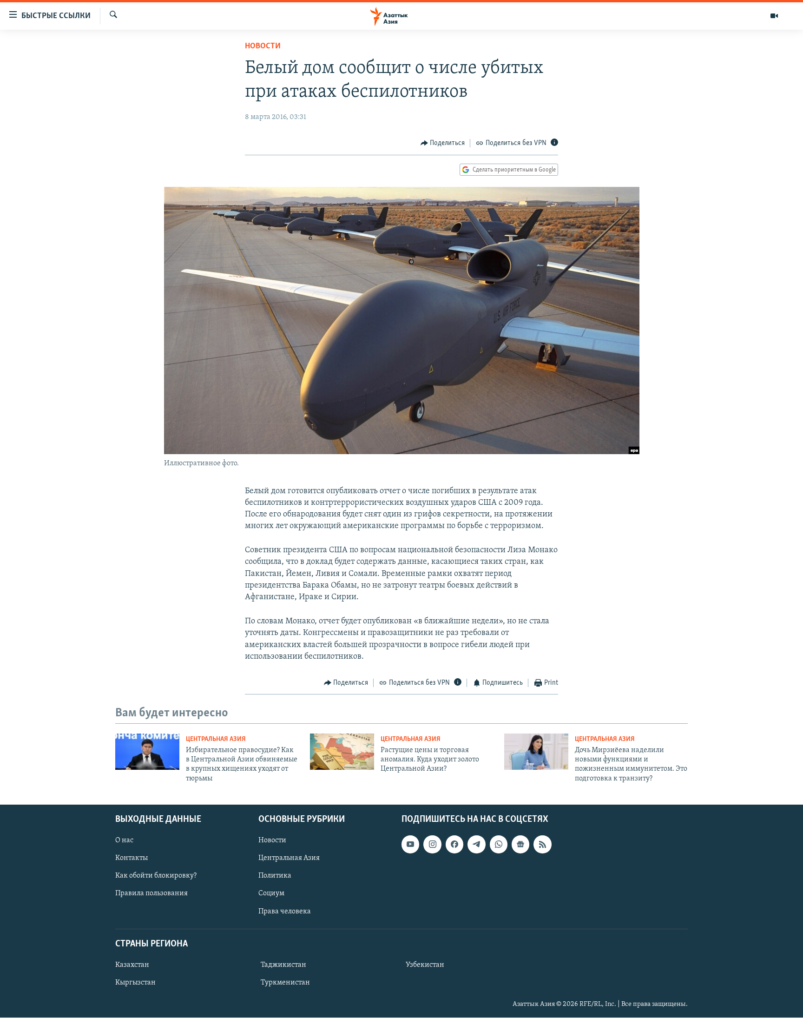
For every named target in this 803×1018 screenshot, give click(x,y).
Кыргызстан (135, 982)
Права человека (284, 911)
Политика (274, 876)
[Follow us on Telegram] (476, 844)
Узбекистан (425, 965)
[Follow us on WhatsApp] (498, 844)
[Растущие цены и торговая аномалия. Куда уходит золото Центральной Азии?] (342, 752)
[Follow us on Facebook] (454, 844)
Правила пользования (151, 894)
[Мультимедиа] (774, 15)
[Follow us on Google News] (520, 844)
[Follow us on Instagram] (432, 844)
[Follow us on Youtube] (410, 844)
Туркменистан (285, 982)
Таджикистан (283, 965)
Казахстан (132, 965)
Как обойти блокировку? (156, 876)
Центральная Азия (216, 739)
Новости (263, 46)
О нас (124, 840)
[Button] (443, 143)
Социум (271, 894)
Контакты (131, 858)
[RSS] (542, 844)
